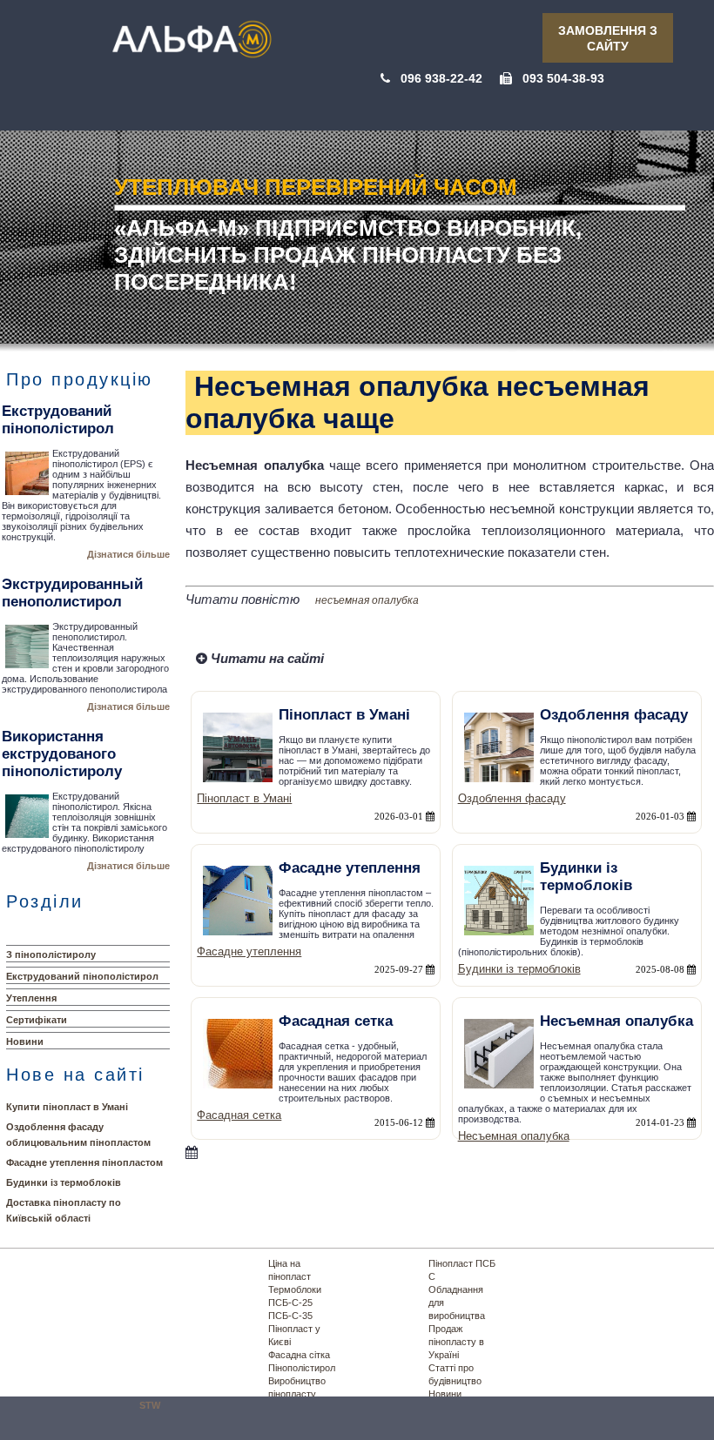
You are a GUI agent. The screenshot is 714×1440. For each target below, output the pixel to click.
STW (149, 1405)
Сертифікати (36, 1020)
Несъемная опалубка (513, 1135)
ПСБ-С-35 (290, 1315)
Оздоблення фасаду (512, 798)
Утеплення (31, 998)
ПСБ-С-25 (290, 1302)
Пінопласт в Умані (244, 798)
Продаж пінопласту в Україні (456, 1341)
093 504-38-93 (563, 78)
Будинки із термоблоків (63, 1182)
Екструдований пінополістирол (82, 976)
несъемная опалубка (367, 600)
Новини (25, 1041)
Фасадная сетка (239, 1115)
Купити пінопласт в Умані (67, 1107)
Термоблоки (294, 1289)
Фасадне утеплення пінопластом (84, 1162)
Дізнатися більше (128, 554)
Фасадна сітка (299, 1355)
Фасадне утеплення (249, 951)
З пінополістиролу (51, 954)
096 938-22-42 (441, 78)
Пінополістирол (301, 1368)
